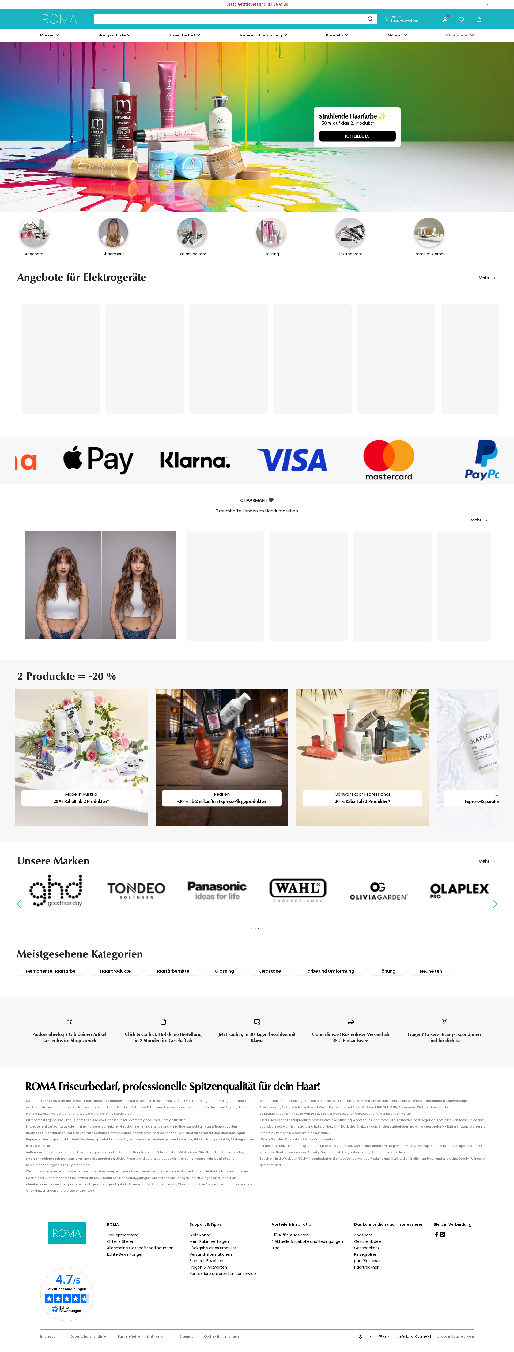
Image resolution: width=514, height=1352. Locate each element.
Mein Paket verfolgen (209, 1241)
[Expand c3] (129, 35)
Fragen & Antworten (208, 1267)
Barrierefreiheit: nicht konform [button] (143, 1337)
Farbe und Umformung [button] (260, 35)
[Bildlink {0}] (257, 127)
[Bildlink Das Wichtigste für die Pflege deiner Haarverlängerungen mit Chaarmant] (100, 585)
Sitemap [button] (187, 1337)
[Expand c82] (347, 35)
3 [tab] (258, 206)
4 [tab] (262, 206)
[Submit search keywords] (370, 18)
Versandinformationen (211, 1254)
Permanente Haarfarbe (50, 971)
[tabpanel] (257, 127)
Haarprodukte (115, 971)
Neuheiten (431, 971)
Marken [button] (47, 35)
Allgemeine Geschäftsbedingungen (140, 1248)
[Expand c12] (285, 35)
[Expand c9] (198, 35)
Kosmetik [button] (334, 35)
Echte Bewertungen (125, 1254)
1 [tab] (251, 206)
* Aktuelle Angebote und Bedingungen (307, 1241)
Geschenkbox (367, 1248)
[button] (445, 19)
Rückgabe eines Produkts (213, 1248)
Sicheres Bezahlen (206, 1260)
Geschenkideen (368, 1241)
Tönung (387, 971)
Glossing (224, 971)
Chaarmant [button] (457, 35)
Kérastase (270, 971)
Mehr (484, 278)
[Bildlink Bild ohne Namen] (63, 460)
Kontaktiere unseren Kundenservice (223, 1273)
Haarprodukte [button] (112, 35)
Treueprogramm (122, 1235)
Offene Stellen (120, 1241)
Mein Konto (200, 1235)
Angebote (363, 1235)
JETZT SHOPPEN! (126, 136)
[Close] (487, 4)
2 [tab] (255, 206)
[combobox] (235, 19)
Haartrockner (366, 1267)
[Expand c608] (472, 35)
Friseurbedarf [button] (182, 35)
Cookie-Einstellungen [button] (221, 1337)
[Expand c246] (405, 35)
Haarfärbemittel (172, 971)
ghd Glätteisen (368, 1260)
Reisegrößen (365, 1254)
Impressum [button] (49, 1337)
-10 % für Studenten (290, 1235)
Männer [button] (395, 35)
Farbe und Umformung (329, 971)
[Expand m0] (57, 35)
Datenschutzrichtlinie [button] (88, 1337)
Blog (275, 1248)
